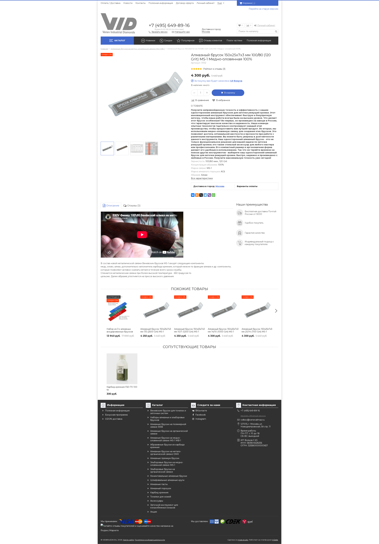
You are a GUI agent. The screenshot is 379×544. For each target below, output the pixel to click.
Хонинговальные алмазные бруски (168, 476)
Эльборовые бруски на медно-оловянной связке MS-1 (166, 463)
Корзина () (249, 3)
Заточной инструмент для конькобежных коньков (164, 506)
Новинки (150, 40)
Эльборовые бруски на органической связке (162, 470)
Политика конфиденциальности (150, 540)
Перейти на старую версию (263, 9)
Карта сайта (128, 540)
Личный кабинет (206, 3)
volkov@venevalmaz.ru (253, 419)
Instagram (200, 419)
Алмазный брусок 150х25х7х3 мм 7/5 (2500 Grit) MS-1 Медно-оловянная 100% (155, 332)
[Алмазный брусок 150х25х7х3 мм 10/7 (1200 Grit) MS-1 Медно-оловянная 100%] (189, 310)
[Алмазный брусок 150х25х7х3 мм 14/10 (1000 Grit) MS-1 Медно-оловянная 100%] (223, 310)
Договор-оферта (185, 3)
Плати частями (234, 40)
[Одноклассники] (197, 195)
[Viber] (209, 195)
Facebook (200, 414)
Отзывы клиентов (213, 40)
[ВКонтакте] (193, 195)
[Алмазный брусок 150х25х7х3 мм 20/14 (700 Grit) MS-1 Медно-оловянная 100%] (257, 310)
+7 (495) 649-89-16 (169, 25)
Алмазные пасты (159, 484)
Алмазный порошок (160, 488)
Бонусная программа (116, 414)
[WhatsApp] (213, 195)
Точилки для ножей (160, 496)
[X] (201, 195)
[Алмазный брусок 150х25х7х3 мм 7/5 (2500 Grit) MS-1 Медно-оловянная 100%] (155, 310)
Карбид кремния (159, 492)
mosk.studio (243, 540)
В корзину (229, 92)
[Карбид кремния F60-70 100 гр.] (122, 368)
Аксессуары (156, 500)
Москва (220, 186)
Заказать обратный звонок (253, 416)
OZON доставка (113, 419)
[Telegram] (205, 195)
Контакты (140, 3)
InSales (275, 540)
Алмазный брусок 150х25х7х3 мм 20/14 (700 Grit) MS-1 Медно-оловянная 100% (257, 332)
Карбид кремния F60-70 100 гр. (122, 388)
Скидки (168, 40)
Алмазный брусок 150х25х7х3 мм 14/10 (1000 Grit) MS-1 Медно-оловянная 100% (223, 332)
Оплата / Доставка (110, 3)
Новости (128, 3)
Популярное (188, 40)
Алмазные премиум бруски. (165, 458)
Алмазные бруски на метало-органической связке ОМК (165, 452)
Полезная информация (160, 3)
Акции (153, 511)
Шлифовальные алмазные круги (167, 480)
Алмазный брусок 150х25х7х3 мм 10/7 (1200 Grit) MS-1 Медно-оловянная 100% (189, 332)
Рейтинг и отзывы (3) (214, 69)
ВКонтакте (201, 410)
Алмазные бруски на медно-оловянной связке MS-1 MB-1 (165, 439)
